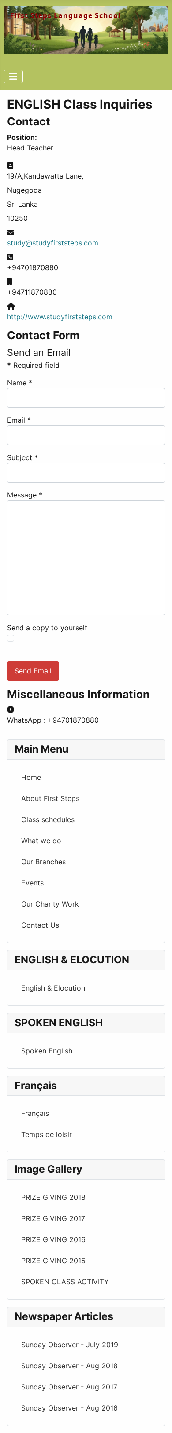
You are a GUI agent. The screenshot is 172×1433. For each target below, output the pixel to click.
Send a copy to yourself (47, 627)
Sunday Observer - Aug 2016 (69, 1408)
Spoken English (46, 1050)
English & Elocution (53, 987)
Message (24, 494)
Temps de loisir (46, 1134)
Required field (33, 365)
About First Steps (50, 798)
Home (31, 777)
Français (35, 1113)
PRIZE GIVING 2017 (53, 1218)
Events (32, 882)
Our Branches (43, 861)
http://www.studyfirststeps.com (59, 316)
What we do (41, 840)
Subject (22, 457)
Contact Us (40, 925)
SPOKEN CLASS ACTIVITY (65, 1281)
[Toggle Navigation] (13, 76)
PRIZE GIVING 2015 (53, 1260)
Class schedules (48, 819)
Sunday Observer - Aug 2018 (69, 1365)
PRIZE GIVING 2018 (53, 1197)
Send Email (33, 670)
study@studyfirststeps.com (52, 242)
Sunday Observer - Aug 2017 (69, 1386)
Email (19, 420)
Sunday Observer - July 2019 (69, 1344)
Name (19, 382)
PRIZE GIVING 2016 (53, 1239)
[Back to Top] (156, 1416)
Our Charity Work (50, 903)
